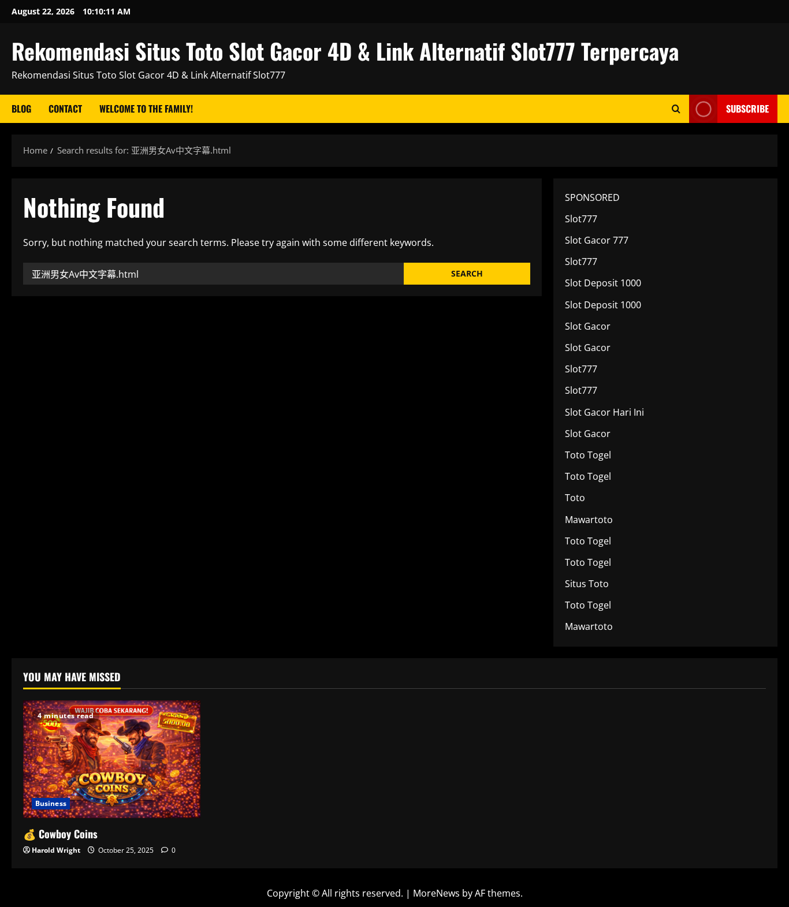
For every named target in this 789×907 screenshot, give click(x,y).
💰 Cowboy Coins (60, 833)
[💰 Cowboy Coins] (111, 759)
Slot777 (581, 218)
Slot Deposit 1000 (603, 283)
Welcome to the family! (146, 108)
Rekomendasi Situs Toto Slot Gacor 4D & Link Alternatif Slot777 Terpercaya (345, 51)
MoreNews (436, 893)
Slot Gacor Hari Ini (604, 412)
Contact (65, 108)
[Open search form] (676, 109)
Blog (21, 108)
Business (50, 803)
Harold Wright (56, 850)
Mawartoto (589, 519)
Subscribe (747, 108)
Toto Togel (588, 455)
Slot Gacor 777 (596, 240)
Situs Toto (587, 583)
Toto (575, 497)
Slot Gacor (588, 326)
